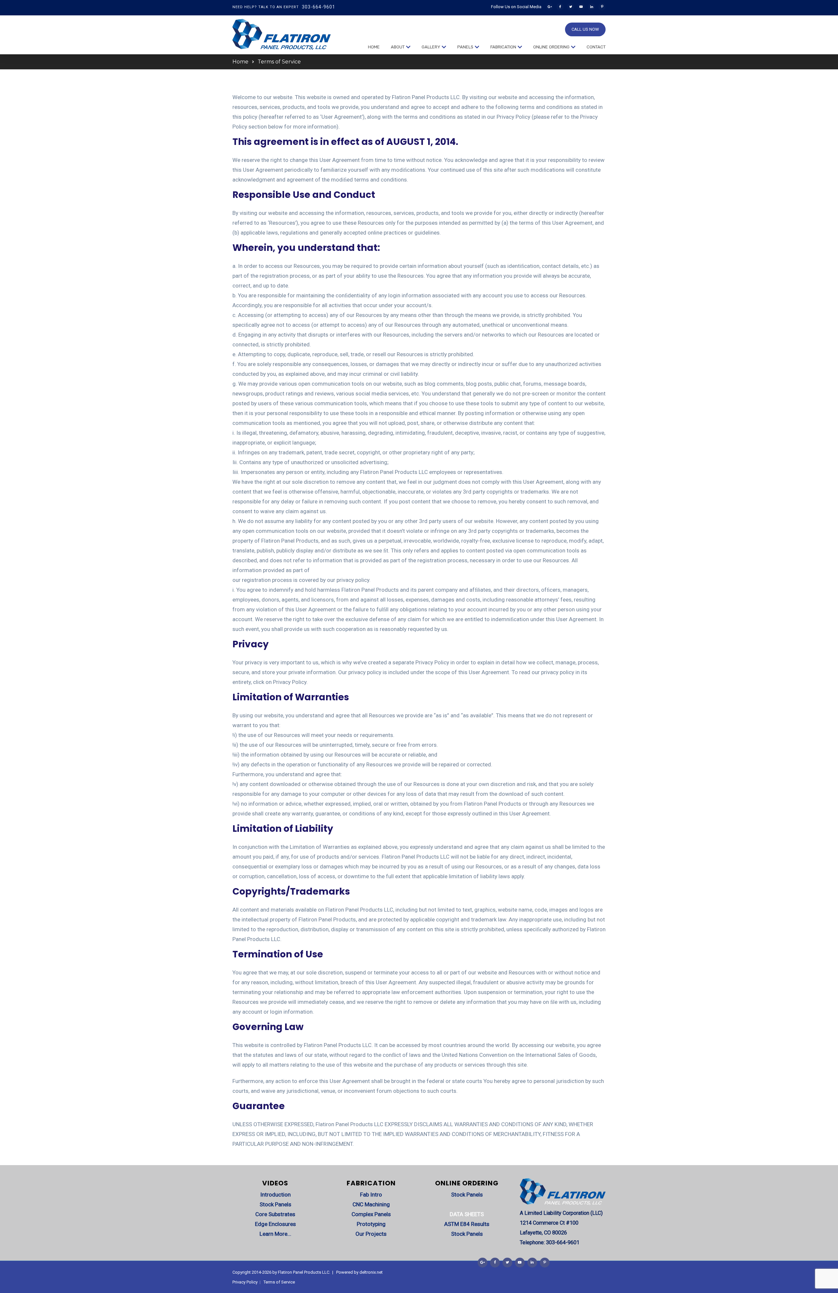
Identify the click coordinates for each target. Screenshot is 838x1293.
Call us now (585, 29)
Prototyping (371, 1224)
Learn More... (275, 1234)
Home (374, 46)
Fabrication (503, 46)
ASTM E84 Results (466, 1224)
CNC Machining (371, 1204)
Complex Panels (371, 1214)
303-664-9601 (318, 6)
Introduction (275, 1194)
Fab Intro (371, 1194)
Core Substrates (275, 1214)
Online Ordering (551, 46)
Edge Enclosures (275, 1224)
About (398, 46)
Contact (596, 46)
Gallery (431, 46)
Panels (465, 46)
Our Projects (371, 1234)
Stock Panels (275, 1204)
